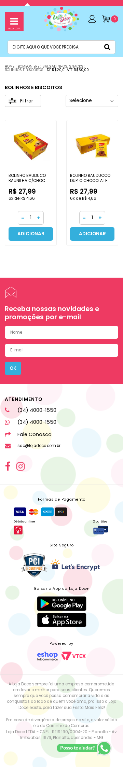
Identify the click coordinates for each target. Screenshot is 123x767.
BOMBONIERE (28, 66)
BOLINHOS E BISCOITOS (24, 69)
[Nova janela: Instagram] (20, 467)
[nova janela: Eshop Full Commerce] (47, 656)
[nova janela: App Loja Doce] (61, 603)
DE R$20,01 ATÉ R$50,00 (68, 69)
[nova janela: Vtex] (73, 656)
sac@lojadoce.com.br (38, 445)
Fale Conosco (34, 434)
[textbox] (61, 47)
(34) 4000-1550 (36, 410)
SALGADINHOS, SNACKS (62, 66)
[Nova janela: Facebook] (7, 467)
